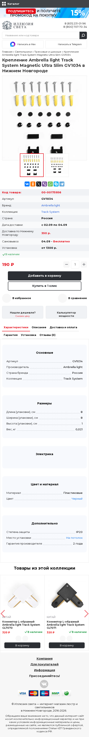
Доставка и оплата (63, 327)
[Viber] (44, 184)
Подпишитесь (21, 11)
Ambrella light (50, 205)
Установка (28, 335)
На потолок (74, 537)
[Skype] (56, 184)
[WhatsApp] (50, 184)
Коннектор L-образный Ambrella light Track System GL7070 (21, 624)
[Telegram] (61, 184)
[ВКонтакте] (27, 184)
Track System (50, 211)
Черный (77, 498)
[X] (38, 184)
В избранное (21, 298)
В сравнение (77, 298)
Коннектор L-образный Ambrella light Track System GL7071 (65, 624)
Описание (39, 327)
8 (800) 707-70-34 (75, 26)
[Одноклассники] (32, 184)
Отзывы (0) (47, 335)
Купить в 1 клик (44, 286)
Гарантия (11, 335)
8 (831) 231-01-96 (75, 23)
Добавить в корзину (44, 276)
